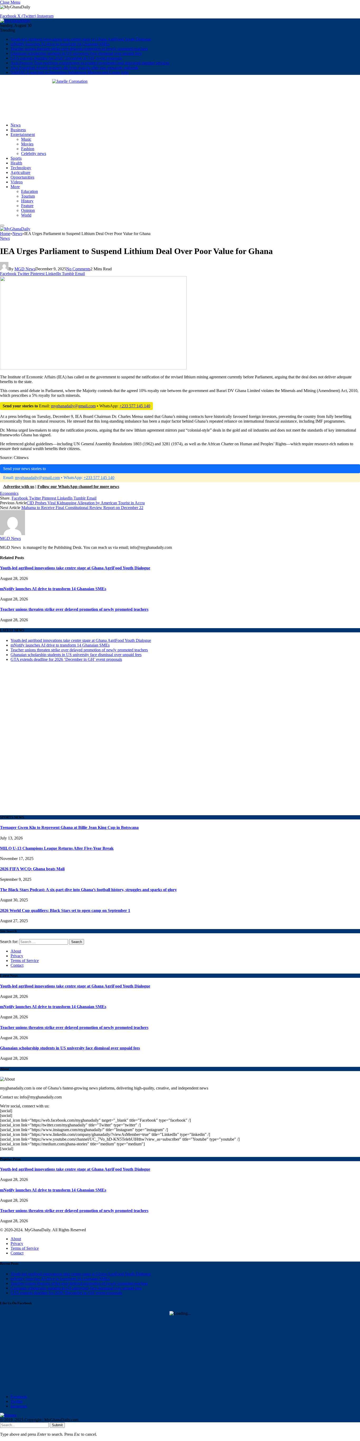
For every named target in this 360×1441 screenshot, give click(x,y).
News (16, 125)
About (16, 951)
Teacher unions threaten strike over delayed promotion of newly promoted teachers (79, 48)
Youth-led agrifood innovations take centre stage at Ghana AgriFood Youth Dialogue (81, 39)
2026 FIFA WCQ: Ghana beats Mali (32, 869)
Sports (16, 158)
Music (26, 139)
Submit (57, 1425)
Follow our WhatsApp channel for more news (78, 486)
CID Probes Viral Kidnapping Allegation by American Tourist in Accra (86, 503)
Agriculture (21, 172)
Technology (21, 167)
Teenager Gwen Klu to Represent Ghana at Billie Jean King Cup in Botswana (69, 827)
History (27, 201)
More (15, 186)
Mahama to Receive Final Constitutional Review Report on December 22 (82, 507)
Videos (17, 182)
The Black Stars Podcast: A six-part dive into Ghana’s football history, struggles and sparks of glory (88, 889)
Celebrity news (33, 153)
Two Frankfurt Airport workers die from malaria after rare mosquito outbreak (74, 67)
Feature (27, 205)
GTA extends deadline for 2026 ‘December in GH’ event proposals (66, 58)
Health (16, 163)
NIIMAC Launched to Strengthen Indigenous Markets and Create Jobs (69, 72)
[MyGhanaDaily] (15, 20)
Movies (27, 144)
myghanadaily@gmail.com (73, 406)
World (26, 215)
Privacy (17, 956)
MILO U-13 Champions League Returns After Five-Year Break (57, 848)
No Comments (78, 269)
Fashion (27, 148)
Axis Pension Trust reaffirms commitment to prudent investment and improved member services (90, 63)
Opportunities (22, 177)
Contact (17, 965)
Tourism (28, 196)
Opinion (28, 210)
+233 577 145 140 (134, 406)
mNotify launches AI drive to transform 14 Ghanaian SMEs (60, 44)
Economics (9, 493)
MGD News (24, 269)
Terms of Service (25, 960)
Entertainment (23, 134)
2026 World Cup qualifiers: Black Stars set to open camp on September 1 (65, 910)
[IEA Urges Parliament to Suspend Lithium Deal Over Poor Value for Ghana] (93, 458)
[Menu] (2, 225)
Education (29, 191)
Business (18, 130)
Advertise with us (18, 486)
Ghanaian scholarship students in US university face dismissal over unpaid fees (76, 53)
